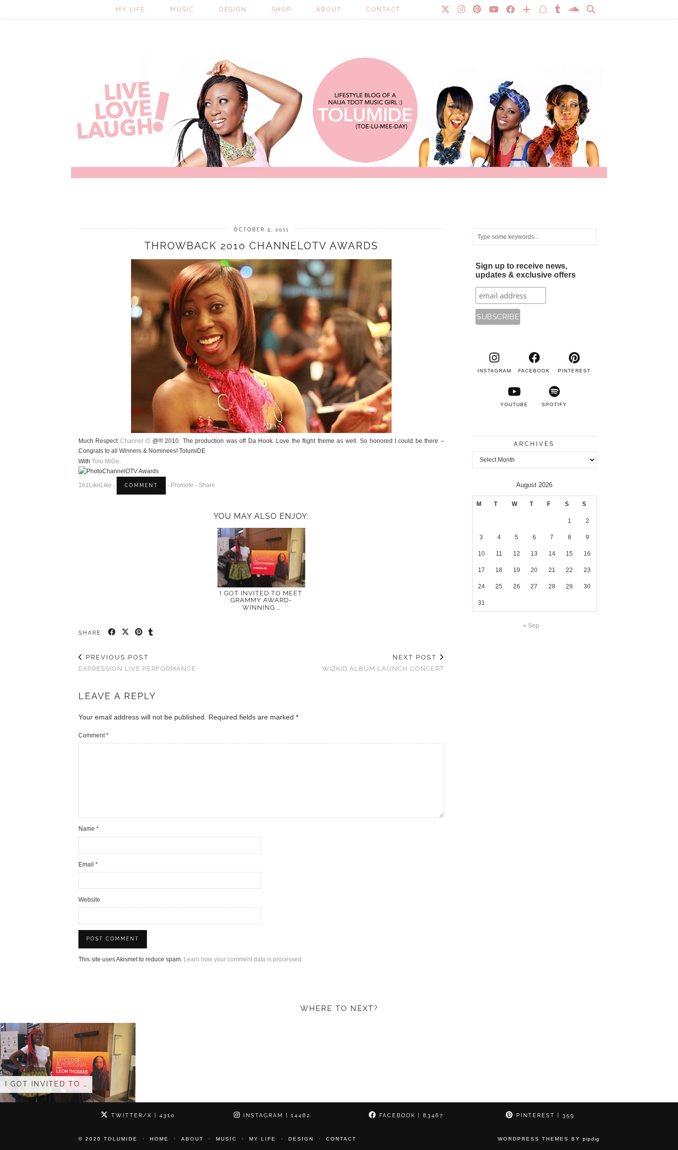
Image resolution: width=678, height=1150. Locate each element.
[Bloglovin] (527, 9)
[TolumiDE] (339, 102)
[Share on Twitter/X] (126, 632)
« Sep (531, 625)
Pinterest (544, 1115)
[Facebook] (511, 9)
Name (88, 828)
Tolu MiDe (105, 461)
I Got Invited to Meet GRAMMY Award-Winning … (261, 600)
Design (233, 9)
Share (207, 485)
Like (94, 485)
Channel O (135, 440)
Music (182, 9)
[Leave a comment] (141, 486)
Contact (383, 9)
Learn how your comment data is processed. (243, 959)
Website (89, 899)
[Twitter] (446, 9)
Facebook (410, 1115)
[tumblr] (558, 9)
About (328, 9)
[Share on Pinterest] (139, 632)
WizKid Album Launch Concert (383, 662)
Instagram (276, 1115)
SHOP (281, 9)
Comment (93, 735)
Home (159, 1139)
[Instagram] (462, 9)
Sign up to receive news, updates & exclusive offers (525, 270)
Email (88, 864)
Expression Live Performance (137, 662)
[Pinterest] (477, 9)
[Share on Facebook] (112, 632)
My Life (130, 9)
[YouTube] (494, 9)
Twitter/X (142, 1115)
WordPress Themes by (549, 1139)
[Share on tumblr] (151, 632)
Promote (182, 485)
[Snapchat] (543, 9)
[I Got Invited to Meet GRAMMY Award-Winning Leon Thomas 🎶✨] (261, 557)
